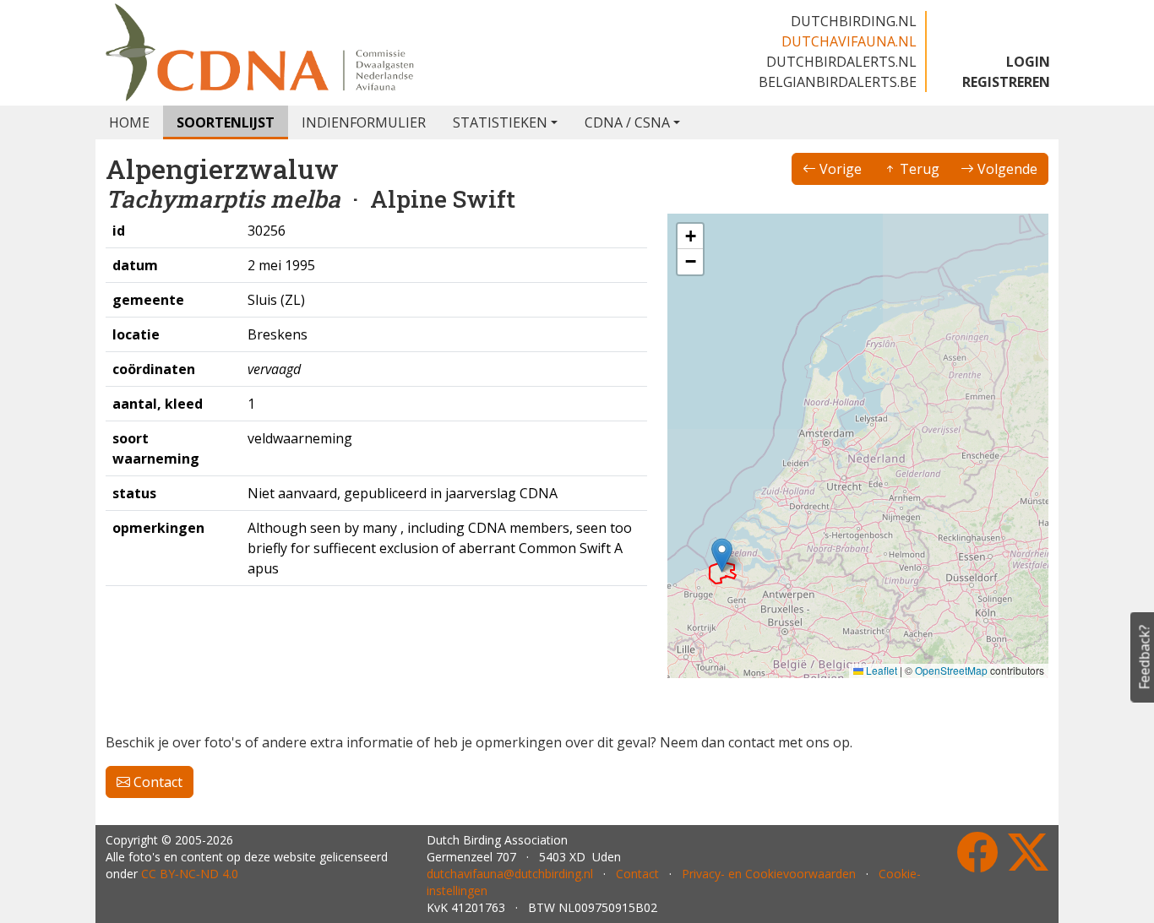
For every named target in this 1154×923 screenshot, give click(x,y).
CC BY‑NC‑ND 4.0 (189, 874)
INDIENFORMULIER (364, 122)
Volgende (1005, 169)
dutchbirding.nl (854, 21)
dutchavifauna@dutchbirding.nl (510, 874)
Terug (917, 169)
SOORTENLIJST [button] (226, 122)
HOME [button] (129, 122)
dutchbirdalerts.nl (841, 61)
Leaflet (880, 670)
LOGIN (1028, 61)
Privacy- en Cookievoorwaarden (769, 874)
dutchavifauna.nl (849, 41)
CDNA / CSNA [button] (627, 122)
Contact (156, 782)
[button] (721, 555)
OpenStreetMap (951, 670)
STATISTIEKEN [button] (500, 122)
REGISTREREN (1006, 82)
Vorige (839, 169)
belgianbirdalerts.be (838, 82)
